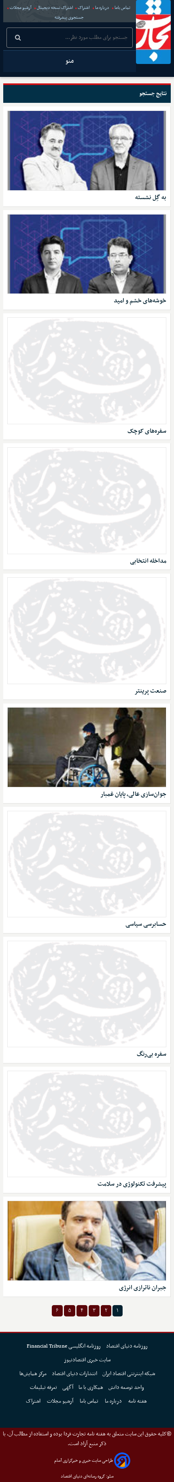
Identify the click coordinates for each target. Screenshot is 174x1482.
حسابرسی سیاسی (145, 924)
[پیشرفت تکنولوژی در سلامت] (87, 1124)
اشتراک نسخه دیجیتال (54, 8)
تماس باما (122, 8)
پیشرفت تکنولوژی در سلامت (132, 1184)
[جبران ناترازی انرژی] (87, 1241)
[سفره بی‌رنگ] (87, 994)
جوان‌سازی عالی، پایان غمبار (133, 794)
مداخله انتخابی (148, 561)
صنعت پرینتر (150, 691)
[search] (18, 38)
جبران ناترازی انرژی (142, 1288)
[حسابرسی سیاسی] (87, 864)
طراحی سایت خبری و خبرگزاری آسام (83, 1461)
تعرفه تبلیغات (43, 1387)
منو (70, 61)
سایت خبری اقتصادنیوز (87, 1360)
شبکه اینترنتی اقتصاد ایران (128, 1373)
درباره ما (102, 8)
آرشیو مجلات (20, 8)
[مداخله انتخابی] (87, 500)
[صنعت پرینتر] (87, 630)
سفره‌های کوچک (146, 431)
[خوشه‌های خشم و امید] (87, 254)
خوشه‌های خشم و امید (140, 301)
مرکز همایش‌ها (33, 1373)
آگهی (67, 1387)
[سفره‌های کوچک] (87, 370)
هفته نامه (138, 1401)
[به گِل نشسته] (87, 151)
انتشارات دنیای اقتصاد (74, 1373)
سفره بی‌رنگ (151, 1054)
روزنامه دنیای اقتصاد (127, 1346)
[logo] (153, 32)
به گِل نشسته (150, 197)
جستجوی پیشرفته (69, 17)
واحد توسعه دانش (126, 1387)
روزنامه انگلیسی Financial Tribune (64, 1346)
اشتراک (84, 8)
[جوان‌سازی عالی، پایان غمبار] (87, 747)
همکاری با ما (91, 1387)
